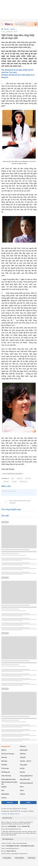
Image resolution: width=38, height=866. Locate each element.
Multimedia (5, 794)
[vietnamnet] (9, 25)
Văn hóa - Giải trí (9, 29)
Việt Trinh (28, 478)
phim (12, 478)
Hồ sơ (22, 787)
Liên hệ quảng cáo (7, 839)
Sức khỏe (4, 765)
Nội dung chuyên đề (26, 783)
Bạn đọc (22, 772)
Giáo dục (4, 757)
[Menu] (2, 24)
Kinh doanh (23, 750)
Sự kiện (28, 802)
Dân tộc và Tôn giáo (7, 754)
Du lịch (22, 768)
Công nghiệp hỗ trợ (26, 776)
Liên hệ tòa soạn (7, 818)
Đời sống (4, 761)
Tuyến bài (10, 802)
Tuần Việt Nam (6, 776)
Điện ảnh (19, 478)
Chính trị (23, 746)
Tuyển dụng (31, 858)
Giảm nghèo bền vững (8, 779)
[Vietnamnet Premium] (6, 747)
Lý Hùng (14, 481)
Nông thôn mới (25, 779)
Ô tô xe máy (5, 768)
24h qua (3, 798)
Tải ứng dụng (7, 858)
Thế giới (22, 757)
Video (22, 790)
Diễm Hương (23, 481)
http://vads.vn (11, 851)
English (3, 787)
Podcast (22, 794)
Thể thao (23, 754)
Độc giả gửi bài (19, 858)
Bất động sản (5, 772)
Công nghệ (23, 765)
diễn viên (6, 481)
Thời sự (3, 750)
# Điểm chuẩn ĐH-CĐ (20, 24)
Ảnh (2, 790)
